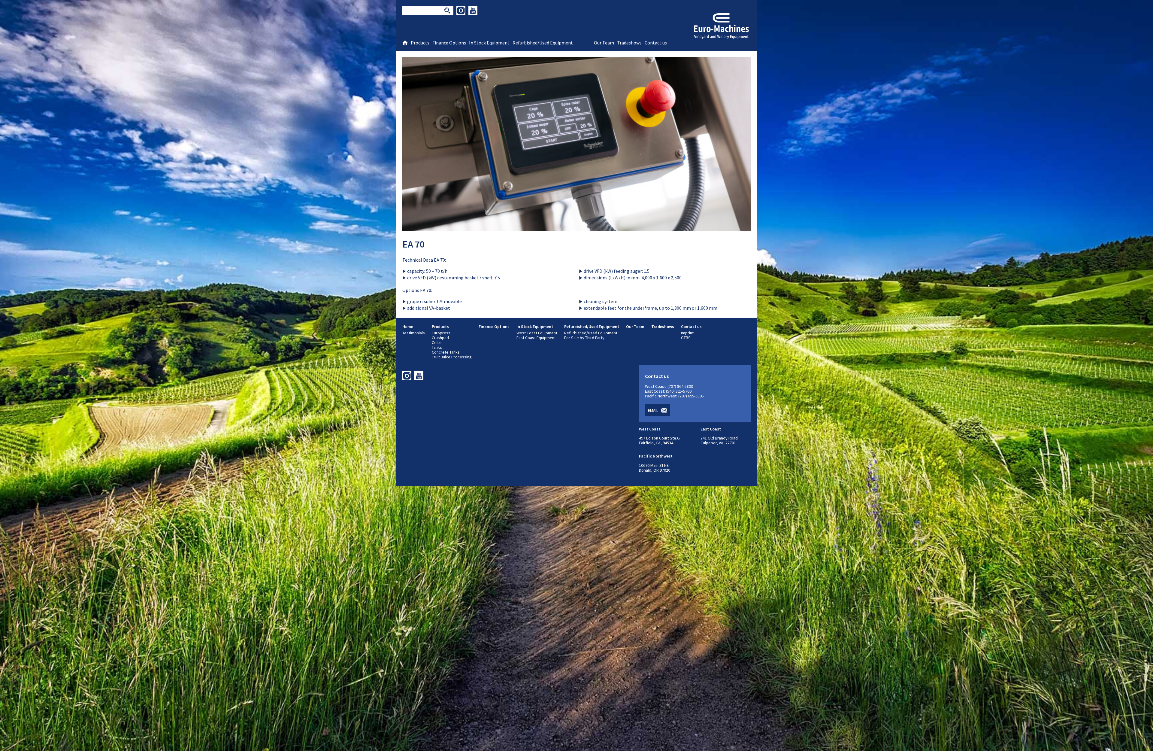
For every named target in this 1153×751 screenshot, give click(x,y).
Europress (441, 333)
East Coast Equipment (536, 337)
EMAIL (653, 410)
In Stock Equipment (534, 326)
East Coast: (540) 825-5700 (668, 391)
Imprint (687, 333)
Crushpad (440, 337)
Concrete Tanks (446, 352)
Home (407, 326)
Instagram (460, 10)
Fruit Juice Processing (452, 357)
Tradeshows (662, 326)
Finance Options (494, 326)
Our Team (635, 326)
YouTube (472, 10)
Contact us (691, 326)
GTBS (686, 337)
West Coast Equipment (536, 333)
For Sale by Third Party (584, 337)
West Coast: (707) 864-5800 (669, 386)
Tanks (437, 347)
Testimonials (413, 333)
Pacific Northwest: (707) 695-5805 (674, 396)
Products (440, 326)
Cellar (437, 342)
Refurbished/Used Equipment (591, 326)
